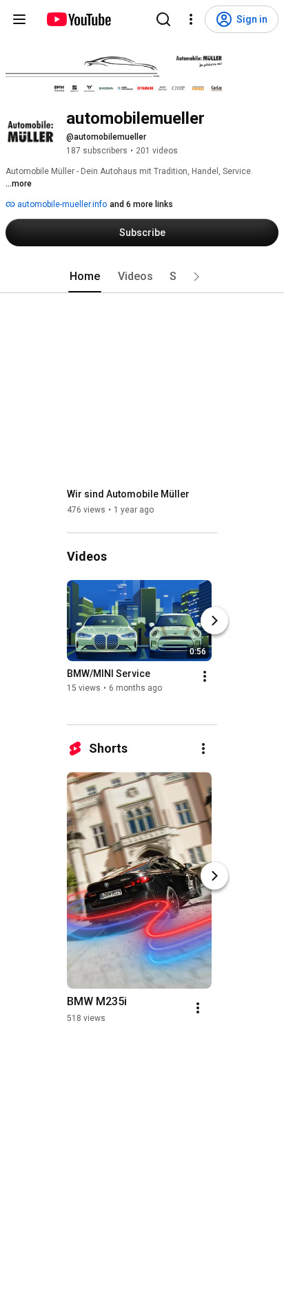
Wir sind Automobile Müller (128, 493)
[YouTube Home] (78, 19)
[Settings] (191, 19)
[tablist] (142, 276)
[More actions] (205, 676)
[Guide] (19, 19)
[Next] (214, 620)
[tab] (84, 276)
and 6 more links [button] (141, 204)
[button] (196, 276)
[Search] (163, 19)
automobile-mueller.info (61, 204)
